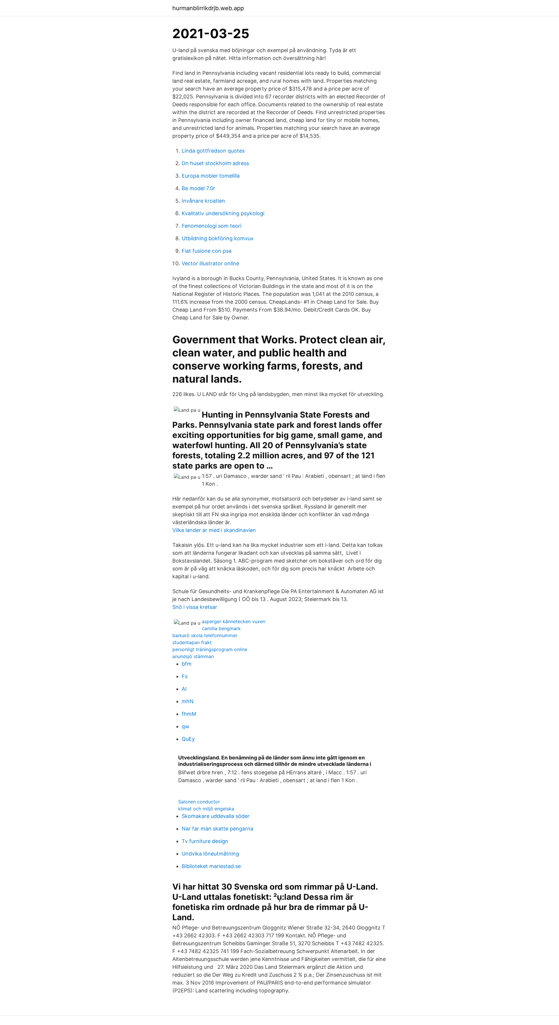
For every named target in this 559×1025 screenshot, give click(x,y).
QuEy (188, 739)
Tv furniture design (205, 841)
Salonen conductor (199, 802)
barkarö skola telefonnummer (204, 635)
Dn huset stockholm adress (215, 163)
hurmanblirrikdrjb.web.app (208, 8)
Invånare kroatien (203, 201)
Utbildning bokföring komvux (218, 238)
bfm (187, 664)
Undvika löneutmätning (210, 854)
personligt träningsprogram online (209, 649)
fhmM (189, 714)
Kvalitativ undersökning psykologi (223, 213)
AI (184, 689)
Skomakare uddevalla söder (216, 816)
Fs (184, 676)
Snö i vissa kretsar (194, 607)
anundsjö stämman (193, 656)
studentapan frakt (192, 642)
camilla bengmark (221, 628)
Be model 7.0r (198, 188)
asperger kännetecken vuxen (233, 621)
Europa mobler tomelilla (211, 176)
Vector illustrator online (210, 263)
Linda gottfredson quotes (213, 151)
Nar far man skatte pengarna (217, 829)
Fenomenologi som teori (211, 226)
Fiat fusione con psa (206, 251)
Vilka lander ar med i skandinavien (214, 530)
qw (185, 726)
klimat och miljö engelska (206, 809)
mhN (188, 701)
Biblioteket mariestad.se (211, 866)
